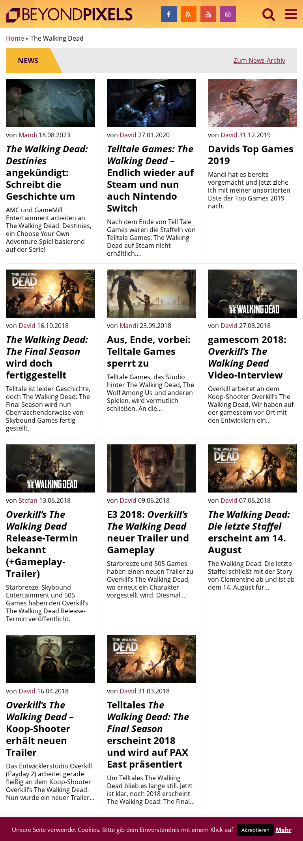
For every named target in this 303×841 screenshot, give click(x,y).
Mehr (284, 830)
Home (15, 38)
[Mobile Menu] (291, 14)
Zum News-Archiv (259, 60)
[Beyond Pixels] (73, 15)
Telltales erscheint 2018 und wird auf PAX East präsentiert (148, 734)
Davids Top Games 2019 (251, 154)
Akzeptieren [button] (255, 830)
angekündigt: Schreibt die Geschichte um (47, 172)
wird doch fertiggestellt (47, 357)
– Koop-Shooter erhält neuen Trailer (40, 728)
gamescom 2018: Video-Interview (247, 357)
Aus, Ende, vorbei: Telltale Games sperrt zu (149, 351)
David (129, 135)
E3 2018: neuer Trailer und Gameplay (148, 532)
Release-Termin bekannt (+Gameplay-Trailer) (42, 544)
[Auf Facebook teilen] (83, 115)
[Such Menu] (268, 14)
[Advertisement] (252, 674)
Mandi (29, 135)
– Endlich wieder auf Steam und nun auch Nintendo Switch (150, 178)
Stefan (29, 500)
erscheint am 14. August (249, 532)
